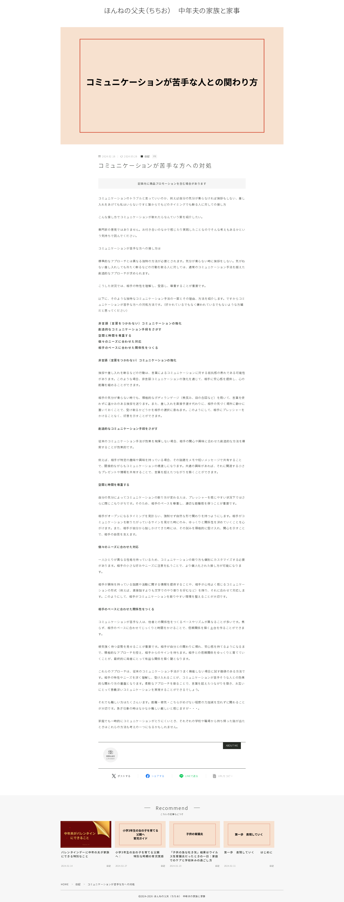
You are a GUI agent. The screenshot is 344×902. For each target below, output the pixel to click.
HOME (65, 884)
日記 (147, 156)
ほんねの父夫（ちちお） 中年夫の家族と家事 (172, 10)
